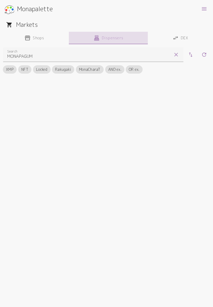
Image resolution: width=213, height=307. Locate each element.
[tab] (34, 38)
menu (204, 9)
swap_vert (191, 55)
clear (176, 55)
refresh (204, 55)
